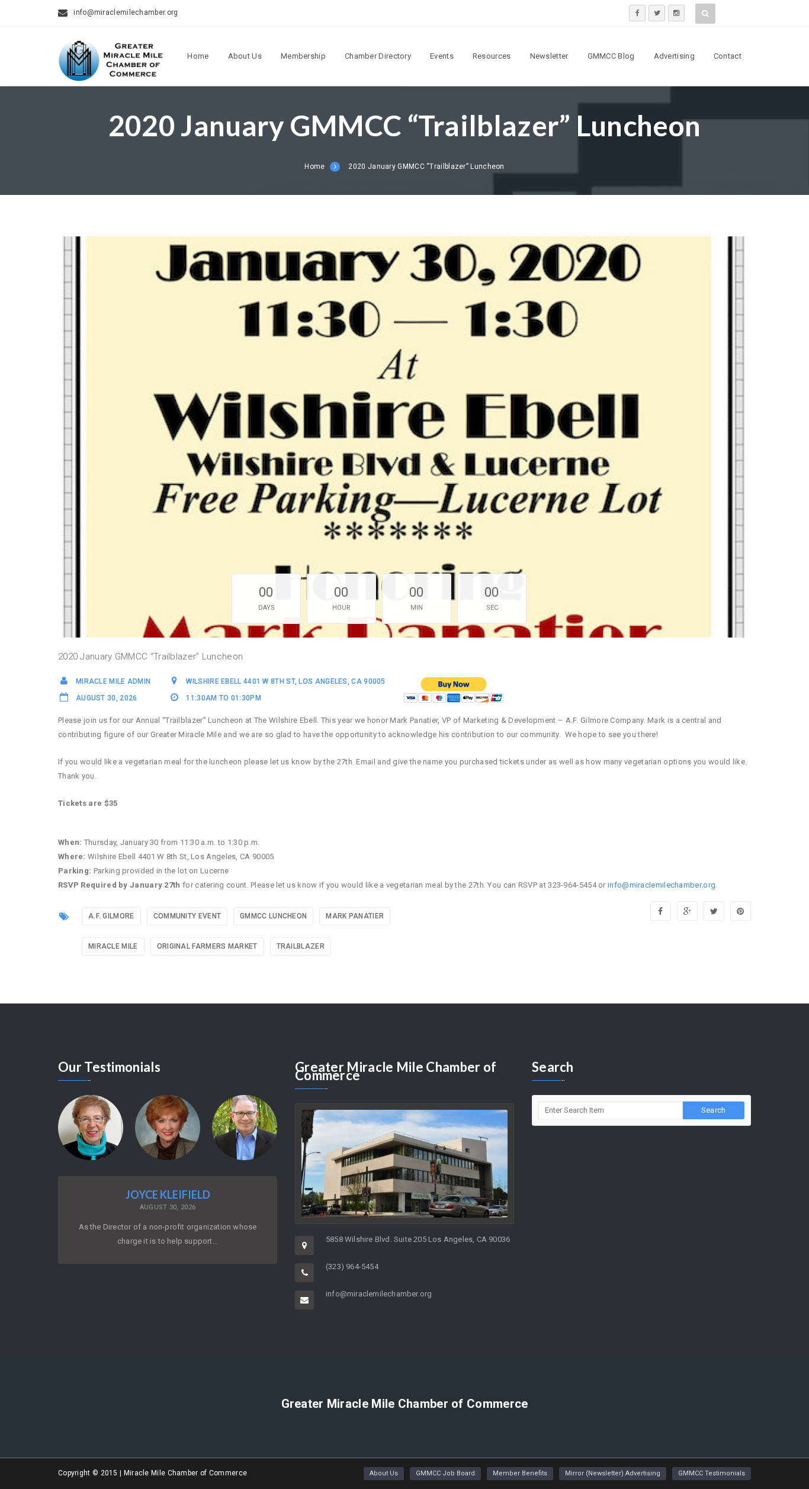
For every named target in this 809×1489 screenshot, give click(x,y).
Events (442, 56)
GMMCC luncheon (273, 916)
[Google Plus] (687, 911)
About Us (245, 56)
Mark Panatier (355, 916)
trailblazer (301, 946)
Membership (303, 56)
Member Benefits (520, 1473)
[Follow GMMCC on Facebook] (637, 13)
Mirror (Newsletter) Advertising (612, 1473)
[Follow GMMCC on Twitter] (657, 13)
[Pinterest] (740, 911)
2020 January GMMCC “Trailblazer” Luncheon (426, 166)
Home (197, 56)
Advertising (674, 56)
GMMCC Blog (611, 56)
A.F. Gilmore (111, 916)
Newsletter (549, 56)
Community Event (187, 916)
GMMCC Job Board (445, 1473)
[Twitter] (714, 911)
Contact (727, 56)
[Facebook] (660, 911)
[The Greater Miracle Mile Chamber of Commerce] (111, 78)
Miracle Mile (113, 946)
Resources (492, 56)
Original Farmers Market (207, 946)
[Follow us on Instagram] (676, 13)
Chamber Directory (378, 56)
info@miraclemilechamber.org (661, 884)
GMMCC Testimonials (711, 1473)
